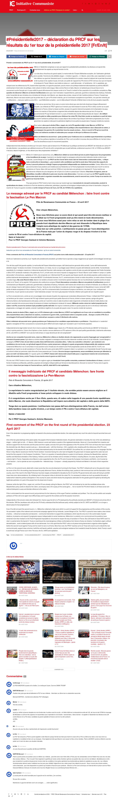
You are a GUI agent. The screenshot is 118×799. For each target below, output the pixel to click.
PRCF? (59, 535)
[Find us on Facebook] (82, 4)
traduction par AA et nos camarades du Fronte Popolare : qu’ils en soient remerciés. (33, 250)
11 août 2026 (24, 663)
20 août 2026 (84, 581)
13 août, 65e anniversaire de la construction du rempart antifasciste (28, 632)
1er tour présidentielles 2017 (33, 535)
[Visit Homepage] (31, 3)
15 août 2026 (60, 606)
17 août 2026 (95, 593)
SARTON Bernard (18, 754)
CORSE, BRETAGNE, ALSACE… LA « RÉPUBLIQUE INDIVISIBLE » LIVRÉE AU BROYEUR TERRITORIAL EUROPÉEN (29, 590)
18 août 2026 (60, 595)
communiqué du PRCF (49, 535)
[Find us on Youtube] (89, 4)
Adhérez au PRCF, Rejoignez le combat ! (57, 10)
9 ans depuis (26, 683)
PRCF (11, 10)
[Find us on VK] (102, 4)
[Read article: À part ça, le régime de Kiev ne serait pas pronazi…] (95, 572)
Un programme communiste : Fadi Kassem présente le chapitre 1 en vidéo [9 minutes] (65, 602)
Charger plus (59, 669)
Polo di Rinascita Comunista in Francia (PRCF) (37, 254)
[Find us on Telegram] (96, 4)
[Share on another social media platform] (109, 56)
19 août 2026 (24, 595)
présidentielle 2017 (68, 535)
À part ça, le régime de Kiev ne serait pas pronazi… (93, 578)
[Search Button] (82, 10)
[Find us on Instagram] (99, 4)
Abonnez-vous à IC (97, 794)
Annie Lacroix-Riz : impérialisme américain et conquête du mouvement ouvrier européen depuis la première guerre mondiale (23, 576)
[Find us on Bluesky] (106, 4)
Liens (75, 10)
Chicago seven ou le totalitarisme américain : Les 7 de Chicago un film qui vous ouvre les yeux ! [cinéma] (64, 590)
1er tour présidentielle (17, 535)
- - (21, 543)
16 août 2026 (24, 608)
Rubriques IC (21, 10)
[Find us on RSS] (92, 4)
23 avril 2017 (9, 51)
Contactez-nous (35, 10)
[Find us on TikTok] (109, 4)
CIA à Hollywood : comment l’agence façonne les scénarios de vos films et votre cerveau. (59, 578)
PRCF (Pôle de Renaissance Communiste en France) (65, 794)
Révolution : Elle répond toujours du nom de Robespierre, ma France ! (100, 589)
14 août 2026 (24, 624)
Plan (105, 794)
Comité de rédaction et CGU (41, 794)
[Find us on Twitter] (85, 4)
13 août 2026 (24, 637)
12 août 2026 (95, 646)
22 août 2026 (13, 581)
